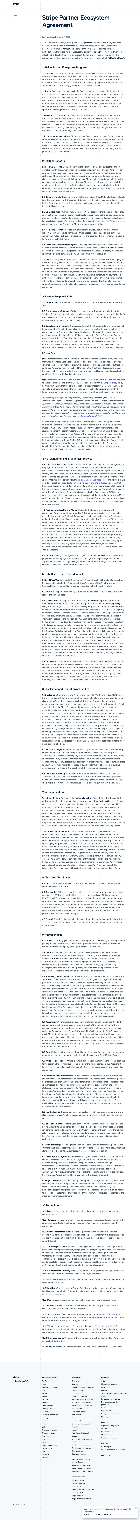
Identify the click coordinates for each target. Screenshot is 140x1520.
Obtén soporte (107, 1446)
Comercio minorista (79, 1454)
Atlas (44, 1384)
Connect (45, 1402)
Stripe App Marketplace (81, 1465)
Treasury (45, 1457)
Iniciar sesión (106, 1455)
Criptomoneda (47, 1405)
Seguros (75, 1436)
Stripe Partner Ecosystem (81, 1468)
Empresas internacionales (81, 1402)
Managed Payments (49, 1430)
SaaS (74, 1418)
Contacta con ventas (109, 1438)
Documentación (78, 1480)
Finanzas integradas (79, 1396)
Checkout (46, 1396)
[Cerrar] (135, 1508)
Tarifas (44, 1381)
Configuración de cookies (111, 1414)
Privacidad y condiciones (110, 1399)
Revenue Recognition (50, 1445)
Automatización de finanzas (82, 1399)
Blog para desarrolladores (81, 1498)
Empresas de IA (78, 1421)
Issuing (44, 1424)
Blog (103, 1387)
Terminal (45, 1454)
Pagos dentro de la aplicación (83, 1405)
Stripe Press (106, 1435)
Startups (75, 1384)
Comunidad (105, 1390)
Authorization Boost (49, 1387)
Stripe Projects (77, 1495)
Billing (44, 1390)
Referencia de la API (79, 1483)
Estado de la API (78, 1486)
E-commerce (76, 1393)
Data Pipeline (47, 1408)
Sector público (77, 1451)
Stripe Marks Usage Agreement (92, 479)
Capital (44, 1393)
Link (43, 1427)
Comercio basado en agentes (83, 1387)
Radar (44, 1442)
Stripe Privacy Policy (113, 382)
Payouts (45, 1439)
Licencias (104, 1408)
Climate (45, 1399)
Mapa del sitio (106, 1411)
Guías (103, 1381)
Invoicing (45, 1421)
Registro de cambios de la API (83, 1489)
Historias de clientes (109, 1384)
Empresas (75, 1381)
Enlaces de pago (48, 1433)
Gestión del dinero (79, 1411)
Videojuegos (76, 1430)
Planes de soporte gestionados (113, 1450)
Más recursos (106, 1417)
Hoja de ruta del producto (111, 1425)
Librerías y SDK (77, 1492)
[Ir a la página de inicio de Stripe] (15, 1377)
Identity (45, 1418)
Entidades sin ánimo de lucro (82, 1445)
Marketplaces (77, 1408)
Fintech (74, 1427)
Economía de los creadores (82, 1424)
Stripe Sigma (47, 1448)
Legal (15, 15)
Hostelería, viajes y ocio (81, 1433)
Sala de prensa (106, 1432)
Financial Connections (50, 1415)
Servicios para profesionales (82, 1448)
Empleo (104, 1429)
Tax (43, 1451)
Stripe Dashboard (107, 1314)
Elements (45, 1411)
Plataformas (76, 1415)
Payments (46, 1436)
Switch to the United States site (96, 1514)
